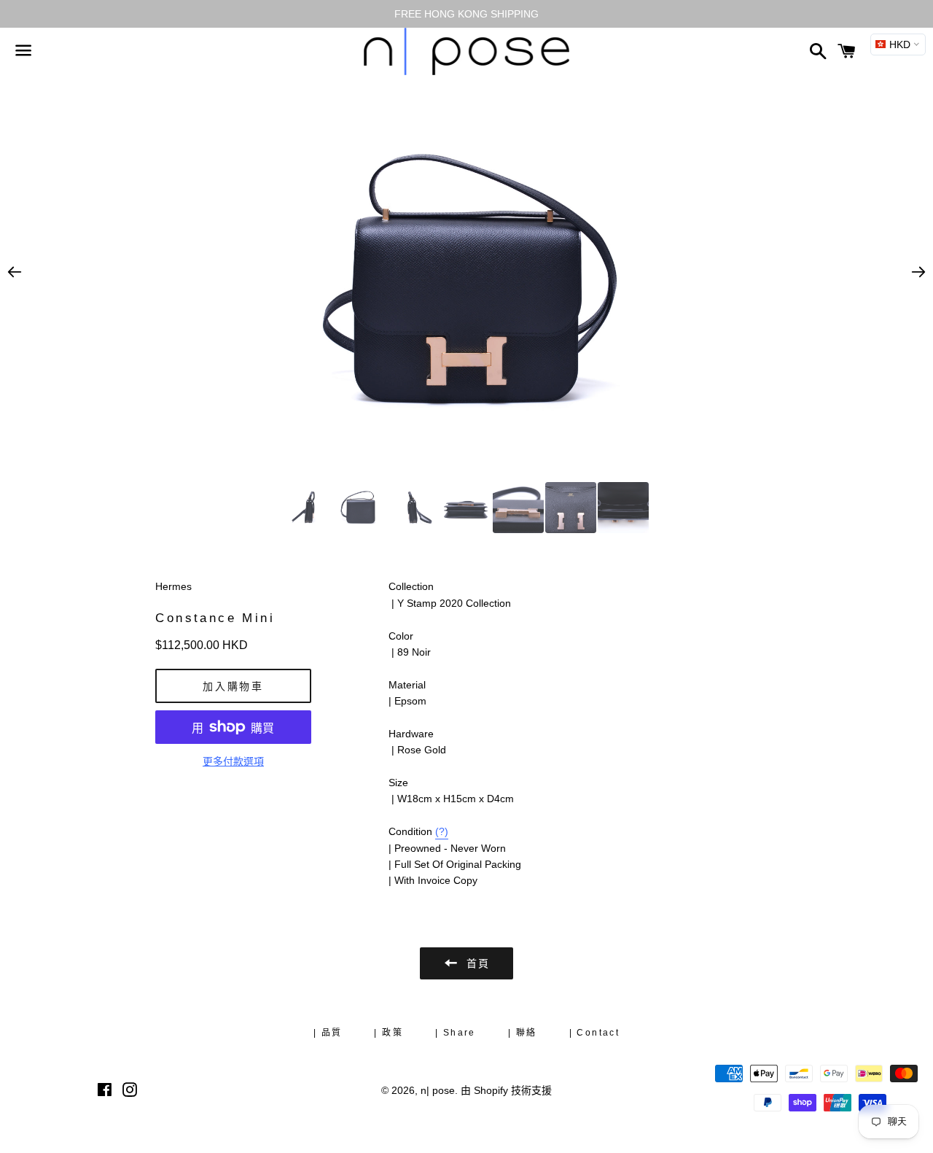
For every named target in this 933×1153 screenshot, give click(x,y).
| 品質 (328, 1033)
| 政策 (388, 1033)
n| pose (438, 1090)
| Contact (594, 1033)
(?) (441, 831)
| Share (455, 1033)
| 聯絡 (522, 1033)
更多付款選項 (233, 761)
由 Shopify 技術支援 (506, 1090)
